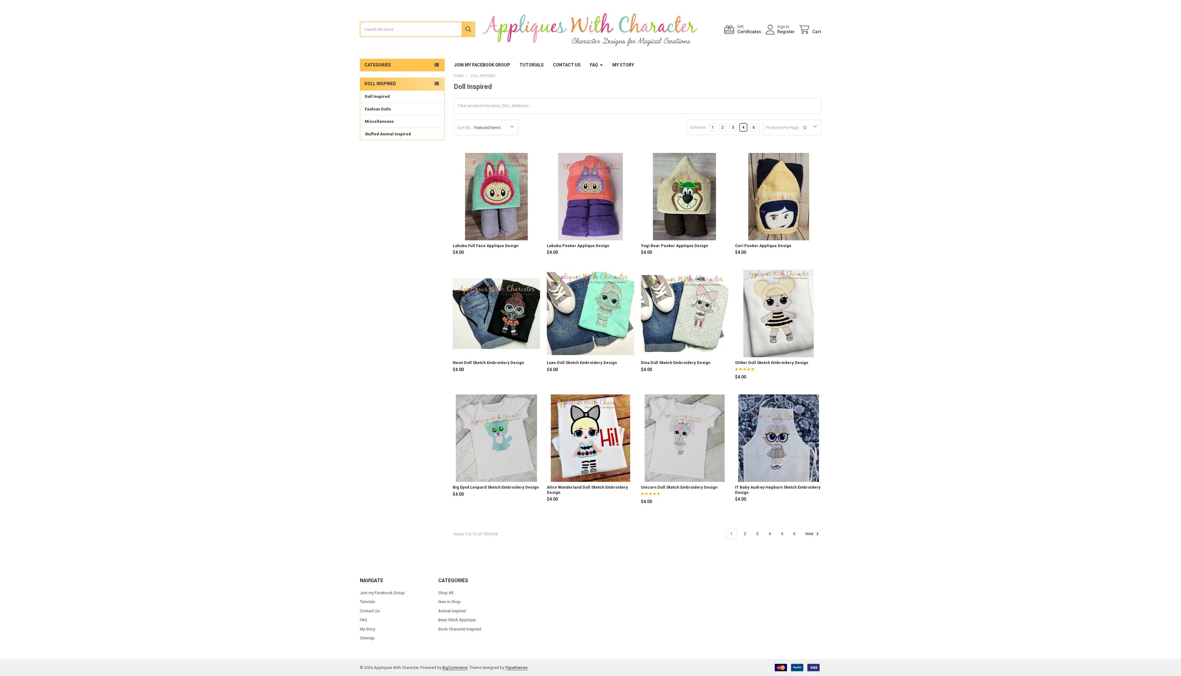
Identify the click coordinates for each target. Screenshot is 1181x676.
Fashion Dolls (378, 109)
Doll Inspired (377, 96)
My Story (623, 64)
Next (809, 533)
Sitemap (367, 638)
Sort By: (464, 127)
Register (786, 31)
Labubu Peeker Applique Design (578, 245)
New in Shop (449, 601)
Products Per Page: (782, 127)
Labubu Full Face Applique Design (486, 245)
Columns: (698, 127)
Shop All (445, 592)
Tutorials (531, 64)
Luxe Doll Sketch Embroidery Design (582, 362)
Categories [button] (377, 64)
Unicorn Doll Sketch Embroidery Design (679, 487)
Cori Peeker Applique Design (763, 245)
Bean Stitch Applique (456, 620)
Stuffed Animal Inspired (388, 134)
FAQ (594, 64)
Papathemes (516, 667)
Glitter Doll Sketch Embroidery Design (771, 362)
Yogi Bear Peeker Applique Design (674, 245)
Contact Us (567, 64)
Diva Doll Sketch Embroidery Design (675, 362)
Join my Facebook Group (482, 64)
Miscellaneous (379, 121)
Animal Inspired (452, 611)
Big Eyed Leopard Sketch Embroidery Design (496, 487)
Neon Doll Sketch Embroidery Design (488, 362)
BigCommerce (454, 667)
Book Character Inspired (459, 629)
